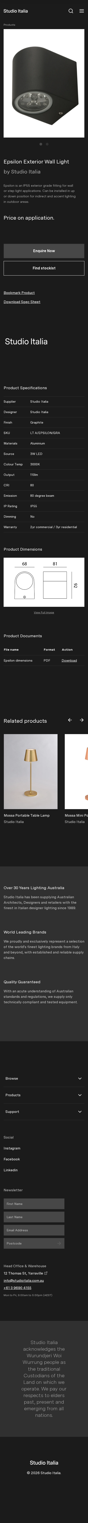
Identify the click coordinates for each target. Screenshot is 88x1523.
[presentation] (70, 720)
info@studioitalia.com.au (24, 1280)
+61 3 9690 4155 (17, 1288)
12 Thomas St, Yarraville (24, 1273)
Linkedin (11, 1170)
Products (9, 24)
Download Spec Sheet (22, 302)
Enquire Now (44, 251)
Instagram (12, 1148)
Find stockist (44, 268)
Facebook (12, 1159)
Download (69, 660)
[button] (41, 144)
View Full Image (44, 612)
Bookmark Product (19, 293)
